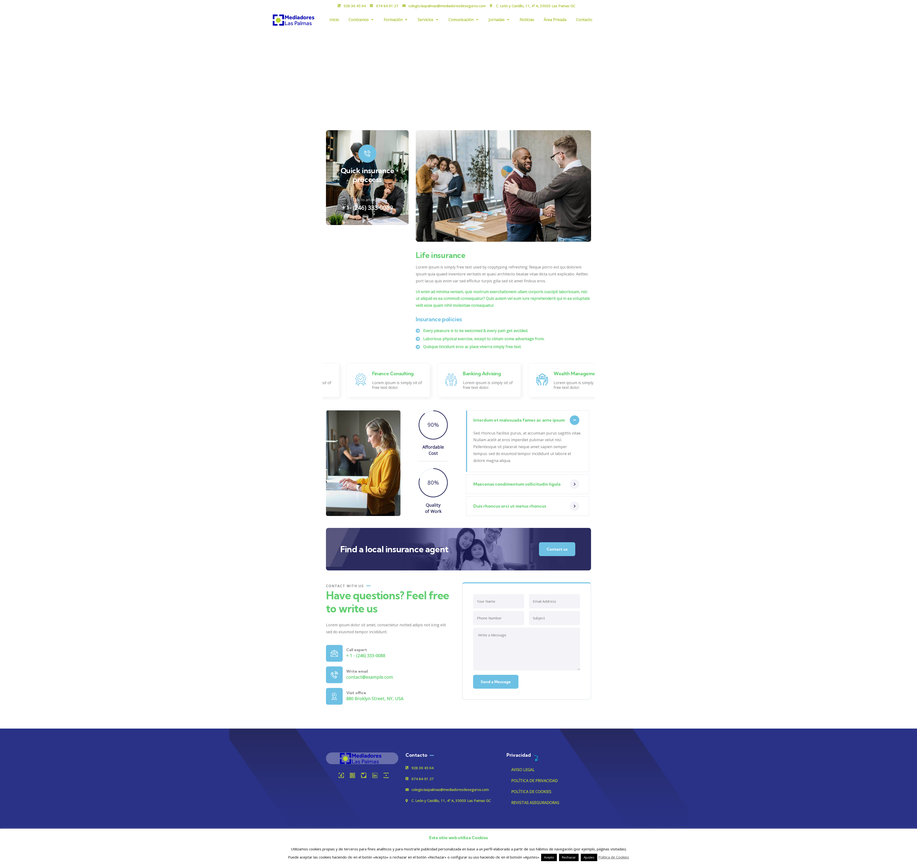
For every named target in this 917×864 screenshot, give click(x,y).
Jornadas (497, 19)
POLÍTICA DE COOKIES (531, 791)
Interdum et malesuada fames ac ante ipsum (519, 420)
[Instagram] (352, 775)
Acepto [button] (549, 857)
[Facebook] (341, 775)
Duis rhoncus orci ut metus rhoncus (509, 506)
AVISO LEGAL (523, 769)
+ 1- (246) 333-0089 (367, 207)
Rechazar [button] (569, 857)
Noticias (527, 19)
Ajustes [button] (589, 857)
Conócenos (359, 19)
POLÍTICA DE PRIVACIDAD (534, 780)
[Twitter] (363, 775)
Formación (393, 19)
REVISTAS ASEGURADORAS (535, 802)
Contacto (584, 19)
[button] (587, 188)
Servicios (425, 19)
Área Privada (555, 19)
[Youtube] (386, 775)
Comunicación (461, 19)
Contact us (557, 549)
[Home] (362, 758)
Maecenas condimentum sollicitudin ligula (516, 484)
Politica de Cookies (613, 857)
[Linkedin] (375, 775)
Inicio (334, 19)
